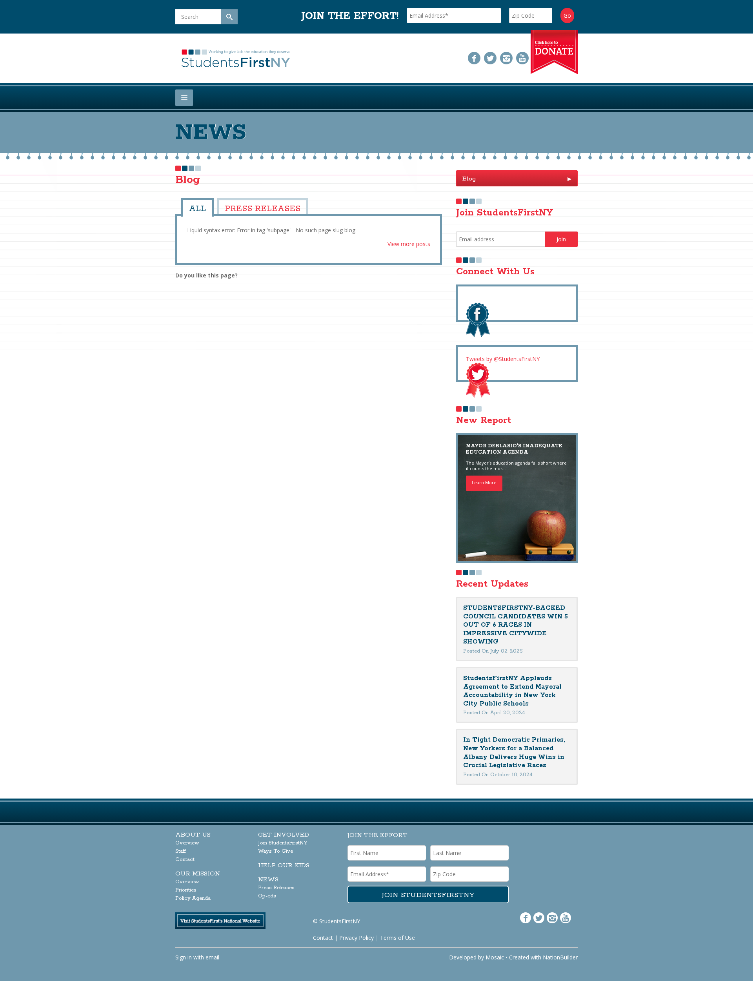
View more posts (408, 241)
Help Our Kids (283, 865)
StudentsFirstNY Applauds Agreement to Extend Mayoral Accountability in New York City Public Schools (512, 691)
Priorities (185, 890)
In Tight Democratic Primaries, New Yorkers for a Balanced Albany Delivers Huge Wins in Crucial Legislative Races (514, 752)
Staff (180, 851)
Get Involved (283, 835)
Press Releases (249, 207)
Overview (187, 843)
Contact (185, 859)
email (212, 957)
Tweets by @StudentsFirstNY (503, 359)
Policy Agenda (193, 898)
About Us (193, 835)
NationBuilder (560, 957)
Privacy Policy (356, 937)
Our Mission (197, 874)
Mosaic (495, 957)
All (195, 207)
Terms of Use (397, 937)
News (268, 879)
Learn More (484, 482)
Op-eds (267, 896)
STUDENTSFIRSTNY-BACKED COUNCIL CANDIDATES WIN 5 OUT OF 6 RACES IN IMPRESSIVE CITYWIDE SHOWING (515, 625)
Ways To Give (275, 851)
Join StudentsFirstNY (282, 843)
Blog (516, 179)
